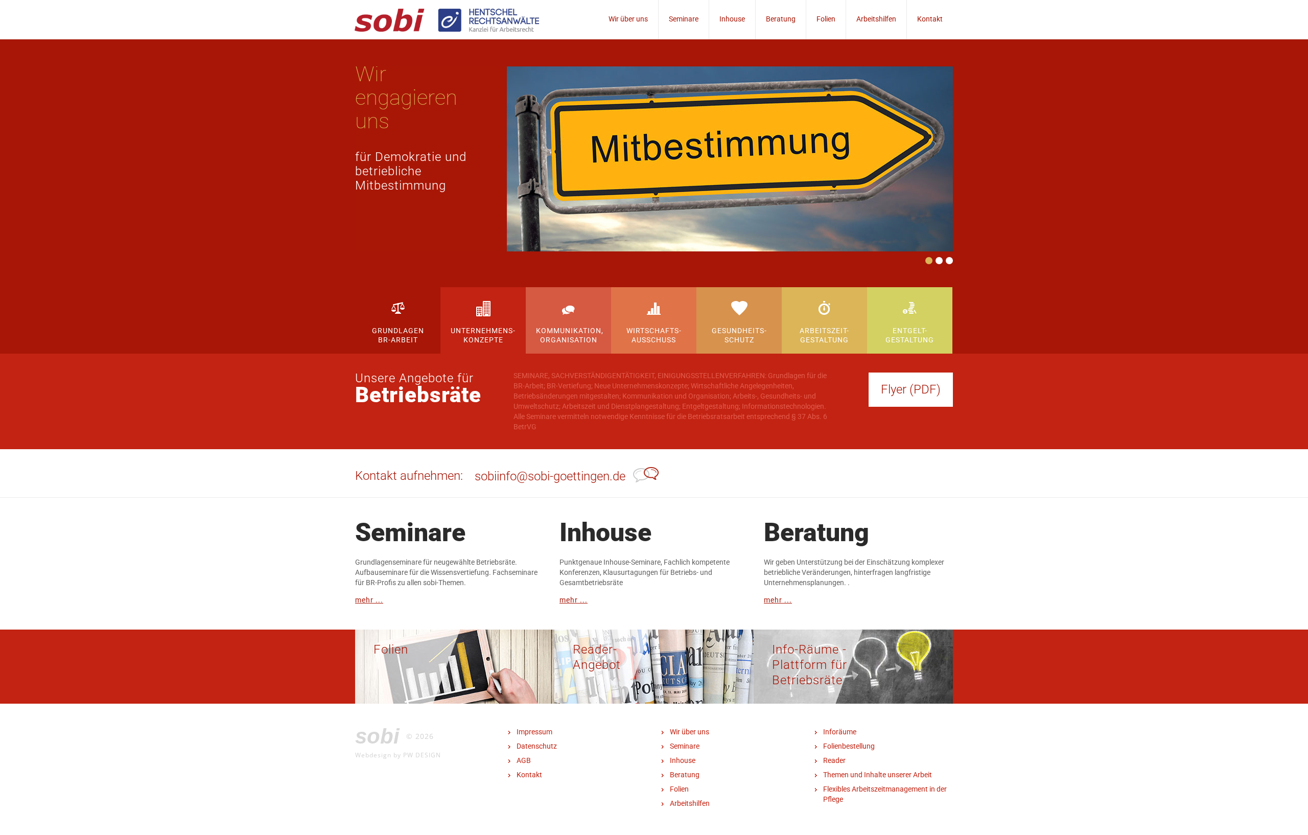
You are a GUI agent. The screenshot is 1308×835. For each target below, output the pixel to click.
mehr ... (369, 600)
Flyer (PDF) (911, 389)
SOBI (377, 736)
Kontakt (930, 19)
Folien (825, 19)
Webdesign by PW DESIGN (398, 755)
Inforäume (839, 732)
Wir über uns (628, 19)
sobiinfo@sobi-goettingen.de (550, 476)
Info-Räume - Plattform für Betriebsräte (809, 664)
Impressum (534, 732)
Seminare (683, 19)
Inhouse (732, 19)
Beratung (781, 19)
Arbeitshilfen (876, 19)
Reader (834, 760)
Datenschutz (537, 746)
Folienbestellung (849, 746)
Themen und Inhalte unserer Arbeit (877, 775)
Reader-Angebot (597, 657)
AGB (524, 760)
